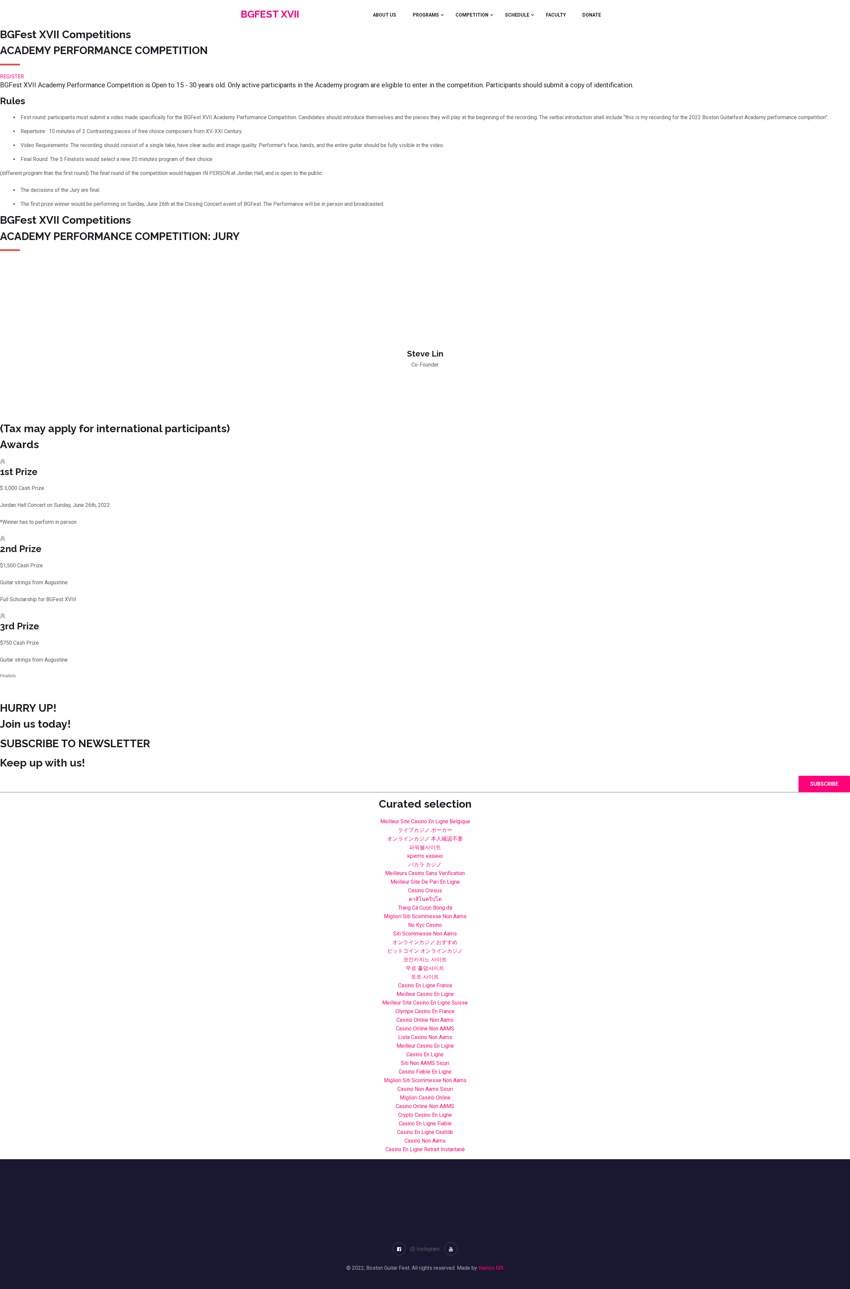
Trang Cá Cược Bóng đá (425, 908)
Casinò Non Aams (425, 1141)
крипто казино (425, 856)
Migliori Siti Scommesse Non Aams (425, 916)
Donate (591, 15)
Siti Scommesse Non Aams (425, 933)
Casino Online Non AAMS (425, 1028)
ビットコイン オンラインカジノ (425, 951)
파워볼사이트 (425, 847)
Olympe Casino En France (425, 1011)
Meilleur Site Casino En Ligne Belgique (425, 821)
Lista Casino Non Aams (425, 1037)
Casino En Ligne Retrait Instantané (425, 1149)
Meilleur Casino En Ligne (425, 994)
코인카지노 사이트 (425, 959)
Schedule (517, 15)
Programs (426, 15)
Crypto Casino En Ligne (425, 1115)
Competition (472, 15)
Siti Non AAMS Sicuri (425, 1063)
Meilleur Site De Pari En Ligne (425, 882)
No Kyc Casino (425, 925)
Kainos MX (491, 1268)
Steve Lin (425, 354)
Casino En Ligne (425, 1054)
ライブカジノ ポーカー (425, 830)
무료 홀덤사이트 (425, 968)
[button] (12, 76)
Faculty (556, 15)
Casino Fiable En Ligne (425, 1072)
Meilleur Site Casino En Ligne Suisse (425, 1003)
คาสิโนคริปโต (425, 899)
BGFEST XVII (270, 14)
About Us (384, 15)
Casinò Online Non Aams (425, 1020)
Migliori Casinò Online (425, 1097)
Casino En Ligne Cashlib (425, 1132)
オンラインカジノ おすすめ (425, 942)
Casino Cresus (425, 890)
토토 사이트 (425, 977)
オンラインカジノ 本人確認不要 (425, 839)
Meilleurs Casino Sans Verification (425, 873)
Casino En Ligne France (425, 985)
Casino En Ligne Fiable (425, 1123)
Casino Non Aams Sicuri (425, 1089)
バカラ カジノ (425, 864)
